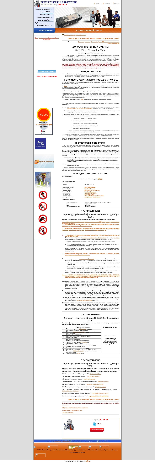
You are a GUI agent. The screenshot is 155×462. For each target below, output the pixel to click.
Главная (66, 35)
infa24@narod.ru (88, 197)
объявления (82, 329)
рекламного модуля (78, 331)
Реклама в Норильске (43, 9)
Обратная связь (92, 441)
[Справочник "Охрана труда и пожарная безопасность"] (43, 239)
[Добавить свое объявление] (46, 70)
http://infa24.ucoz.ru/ (89, 379)
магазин (116, 3)
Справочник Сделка (43, 17)
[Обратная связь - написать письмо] (97, 431)
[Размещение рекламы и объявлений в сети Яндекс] (44, 135)
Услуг (82, 99)
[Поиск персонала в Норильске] (40, 150)
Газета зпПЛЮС (45, 12)
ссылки (78, 353)
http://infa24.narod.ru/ (94, 376)
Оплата (65, 86)
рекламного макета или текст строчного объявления (79, 108)
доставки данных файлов (84, 300)
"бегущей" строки (79, 350)
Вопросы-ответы (76, 441)
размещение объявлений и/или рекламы (94, 237)
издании (116, 237)
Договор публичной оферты (77, 35)
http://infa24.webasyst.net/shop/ (94, 195)
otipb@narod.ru (96, 197)
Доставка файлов (44, 20)
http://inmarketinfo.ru (90, 187)
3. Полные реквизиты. (68, 412)
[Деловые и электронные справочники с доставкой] (44, 167)
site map (107, 3)
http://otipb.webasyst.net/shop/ (95, 384)
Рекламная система (43, 25)
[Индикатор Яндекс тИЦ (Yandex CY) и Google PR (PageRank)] (104, 448)
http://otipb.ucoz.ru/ (91, 193)
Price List (84, 441)
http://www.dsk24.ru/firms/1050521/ (98, 396)
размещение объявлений (86, 259)
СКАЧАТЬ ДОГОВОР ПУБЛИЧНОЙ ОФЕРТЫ (93, 38)
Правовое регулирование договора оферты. (111, 42)
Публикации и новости (42, 23)
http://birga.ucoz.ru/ (90, 194)
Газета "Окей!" (45, 14)
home (97, 3)
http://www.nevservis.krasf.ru (100, 393)
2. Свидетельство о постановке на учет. (72, 410)
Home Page (50, 441)
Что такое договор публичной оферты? (90, 41)
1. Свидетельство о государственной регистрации (75, 407)
